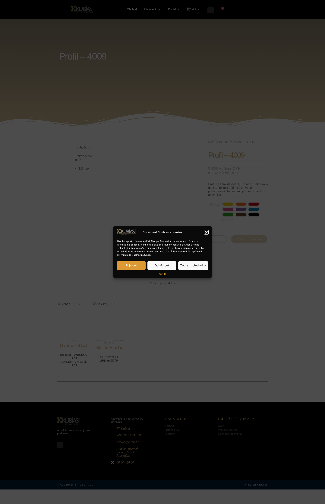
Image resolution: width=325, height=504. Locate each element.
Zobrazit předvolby (193, 265)
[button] (206, 232)
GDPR (162, 273)
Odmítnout (162, 265)
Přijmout (131, 265)
